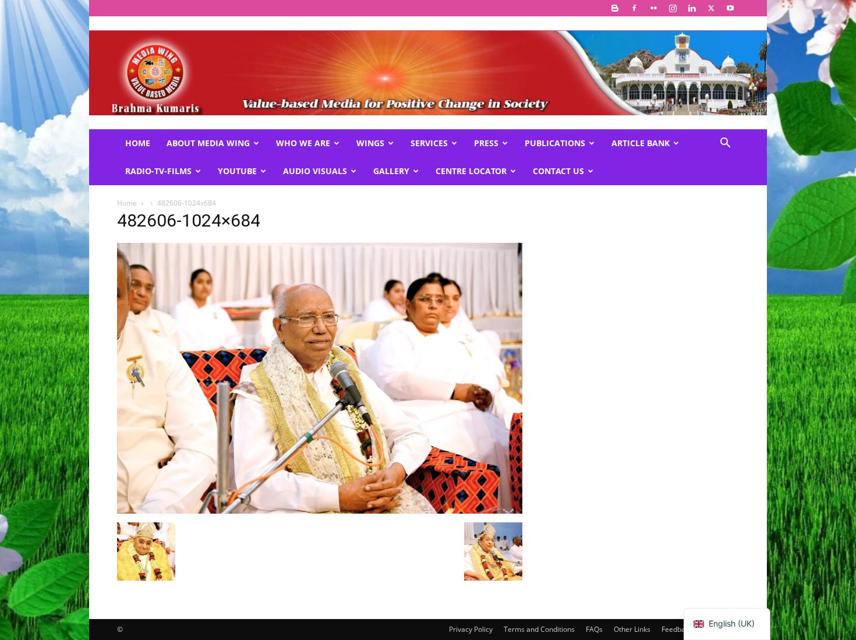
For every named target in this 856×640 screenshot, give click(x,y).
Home (137, 142)
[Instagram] (672, 8)
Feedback (677, 629)
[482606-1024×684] (319, 510)
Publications (555, 142)
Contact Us (558, 170)
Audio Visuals (315, 170)
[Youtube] (730, 8)
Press (486, 142)
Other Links (632, 629)
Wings (370, 142)
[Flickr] (653, 8)
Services (429, 142)
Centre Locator (471, 170)
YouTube (237, 170)
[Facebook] (634, 8)
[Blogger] (615, 8)
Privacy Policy (471, 629)
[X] (711, 8)
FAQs (594, 629)
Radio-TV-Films (158, 170)
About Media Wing (208, 142)
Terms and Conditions (539, 629)
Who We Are (303, 142)
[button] (725, 144)
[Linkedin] (692, 8)
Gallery (391, 170)
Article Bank (640, 142)
